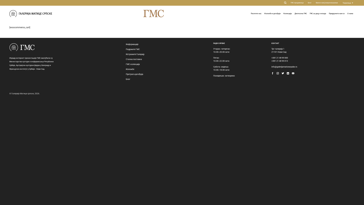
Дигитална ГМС (301, 13)
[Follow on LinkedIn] (288, 73)
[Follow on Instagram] (278, 73)
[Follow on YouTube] (293, 73)
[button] (285, 3)
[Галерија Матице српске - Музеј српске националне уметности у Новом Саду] (30, 13)
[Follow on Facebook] (272, 73)
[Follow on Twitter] (283, 73)
